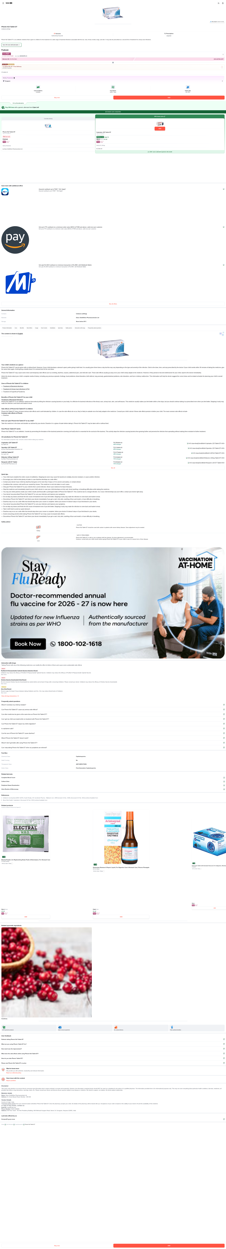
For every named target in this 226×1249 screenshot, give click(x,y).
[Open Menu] (3, 3)
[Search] (218, 3)
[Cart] (222, 3)
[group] (113, 12)
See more (4, 674)
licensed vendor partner (9, 1103)
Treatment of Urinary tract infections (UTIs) (16, 389)
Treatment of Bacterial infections (13, 386)
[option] (7, 328)
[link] (9, 3)
